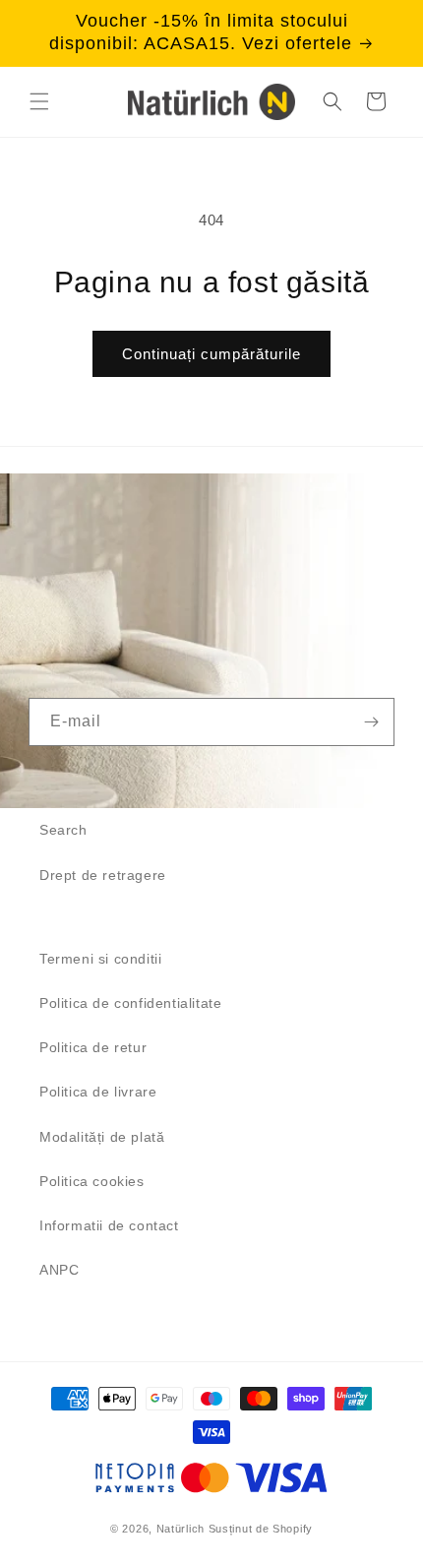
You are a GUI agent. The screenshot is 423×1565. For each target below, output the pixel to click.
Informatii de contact (109, 1225)
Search (63, 830)
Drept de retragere (102, 875)
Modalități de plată (101, 1137)
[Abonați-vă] (371, 722)
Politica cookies (92, 1181)
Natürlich (180, 1528)
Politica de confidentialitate (130, 1003)
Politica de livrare (97, 1091)
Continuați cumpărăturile (211, 353)
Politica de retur (93, 1047)
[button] (39, 101)
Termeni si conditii (100, 959)
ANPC (59, 1270)
